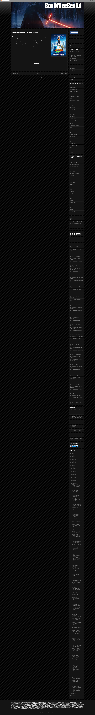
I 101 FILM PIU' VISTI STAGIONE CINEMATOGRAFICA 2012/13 (76, 417)
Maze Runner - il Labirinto (74, 91)
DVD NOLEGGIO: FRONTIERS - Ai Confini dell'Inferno (75, 656)
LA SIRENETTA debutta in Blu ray (76, 221)
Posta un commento (16, 68)
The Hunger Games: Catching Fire (76, 180)
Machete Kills (72, 182)
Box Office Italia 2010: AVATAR (75, 252)
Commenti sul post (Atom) (41, 77)
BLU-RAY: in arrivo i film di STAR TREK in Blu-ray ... (76, 532)
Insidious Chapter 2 (73, 186)
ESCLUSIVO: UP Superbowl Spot (75, 681)
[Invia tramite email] (34, 63)
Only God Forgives (73, 202)
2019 (72, 453)
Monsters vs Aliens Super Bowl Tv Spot (76, 631)
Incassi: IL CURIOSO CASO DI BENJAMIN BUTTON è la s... (76, 552)
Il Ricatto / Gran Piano (74, 166)
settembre (74, 472)
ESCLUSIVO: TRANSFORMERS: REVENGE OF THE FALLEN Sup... (76, 690)
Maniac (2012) (72, 204)
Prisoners (71, 79)
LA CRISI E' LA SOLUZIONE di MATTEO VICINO (75, 56)
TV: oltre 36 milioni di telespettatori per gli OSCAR (76, 499)
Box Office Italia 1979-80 (76, 616)
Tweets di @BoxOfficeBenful (75, 36)
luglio (73, 475)
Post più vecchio (63, 73)
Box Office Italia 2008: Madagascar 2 (76, 256)
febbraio (73, 483)
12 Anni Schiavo (73, 103)
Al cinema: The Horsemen (74, 615)
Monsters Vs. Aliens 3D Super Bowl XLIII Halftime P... (76, 633)
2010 (72, 465)
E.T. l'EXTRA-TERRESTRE (74, 62)
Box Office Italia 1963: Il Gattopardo (76, 364)
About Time (72, 72)
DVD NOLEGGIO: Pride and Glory (76, 488)
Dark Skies (72, 184)
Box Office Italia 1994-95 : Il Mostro (76, 289)
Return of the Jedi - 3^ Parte (75, 409)
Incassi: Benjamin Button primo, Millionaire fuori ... (76, 505)
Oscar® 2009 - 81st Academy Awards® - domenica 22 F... (76, 515)
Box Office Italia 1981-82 (76, 546)
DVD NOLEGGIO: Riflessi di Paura (75, 491)
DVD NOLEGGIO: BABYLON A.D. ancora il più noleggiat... (75, 662)
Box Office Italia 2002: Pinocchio (75, 271)
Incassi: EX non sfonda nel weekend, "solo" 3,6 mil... (76, 602)
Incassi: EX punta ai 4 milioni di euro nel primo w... (76, 608)
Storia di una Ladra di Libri (74, 164)
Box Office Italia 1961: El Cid (75, 369)
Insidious (71, 209)
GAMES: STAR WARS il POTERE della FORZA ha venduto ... (76, 577)
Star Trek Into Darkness (74, 138)
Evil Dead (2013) (73, 211)
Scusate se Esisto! (73, 85)
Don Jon (71, 178)
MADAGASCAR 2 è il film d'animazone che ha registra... (76, 605)
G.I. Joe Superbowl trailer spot (75, 659)
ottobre (73, 471)
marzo (73, 481)
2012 (72, 462)
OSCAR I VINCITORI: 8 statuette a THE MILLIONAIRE (76, 508)
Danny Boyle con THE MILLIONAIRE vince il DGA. (76, 678)
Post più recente (15, 73)
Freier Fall (72, 175)
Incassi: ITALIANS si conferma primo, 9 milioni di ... (75, 666)
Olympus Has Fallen (73, 145)
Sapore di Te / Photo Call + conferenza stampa (74, 52)
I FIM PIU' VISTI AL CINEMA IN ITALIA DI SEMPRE (75, 41)
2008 (72, 695)
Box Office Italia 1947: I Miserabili (76, 399)
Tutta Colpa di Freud (73, 105)
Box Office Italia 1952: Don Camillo (76, 389)
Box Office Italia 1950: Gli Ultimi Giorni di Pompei (75, 393)
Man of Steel (72, 136)
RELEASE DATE (73, 58)
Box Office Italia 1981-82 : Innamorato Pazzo (74, 322)
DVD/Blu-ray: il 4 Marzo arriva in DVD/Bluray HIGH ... (76, 528)
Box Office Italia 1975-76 (76, 628)
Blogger (53, 712)
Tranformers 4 (72, 94)
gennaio (73, 693)
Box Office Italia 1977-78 (76, 625)
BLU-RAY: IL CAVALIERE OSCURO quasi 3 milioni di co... (76, 623)
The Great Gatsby (73, 141)
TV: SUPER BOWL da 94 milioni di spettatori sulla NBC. (76, 646)
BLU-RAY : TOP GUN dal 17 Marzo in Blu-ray (76, 525)
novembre (74, 469)
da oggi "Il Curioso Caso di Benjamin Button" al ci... (76, 563)
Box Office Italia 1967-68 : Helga (75, 354)
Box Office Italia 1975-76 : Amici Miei (76, 336)
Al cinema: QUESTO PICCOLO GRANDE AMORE (76, 595)
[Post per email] (32, 63)
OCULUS (71, 102)
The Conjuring (72, 195)
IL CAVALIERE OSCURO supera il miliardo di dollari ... (76, 522)
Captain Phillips (72, 114)
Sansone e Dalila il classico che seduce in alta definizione (75, 224)
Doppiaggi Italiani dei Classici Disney (76, 225)
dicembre (74, 468)
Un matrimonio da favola (74, 100)
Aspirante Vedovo (73, 118)
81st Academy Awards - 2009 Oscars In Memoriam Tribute (76, 496)
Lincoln (71, 152)
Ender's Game (72, 116)
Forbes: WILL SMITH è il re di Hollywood (76, 581)
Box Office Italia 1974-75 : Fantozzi (76, 338)
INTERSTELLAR (73, 87)
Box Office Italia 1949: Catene (75, 395)
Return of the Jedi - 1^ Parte (75, 412)
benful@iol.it (19, 704)
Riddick (71, 129)
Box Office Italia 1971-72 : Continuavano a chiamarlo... (75, 345)
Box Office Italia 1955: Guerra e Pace (76, 382)
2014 (72, 459)
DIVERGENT (72, 160)
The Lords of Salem (73, 213)
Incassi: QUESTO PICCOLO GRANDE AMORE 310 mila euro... (76, 559)
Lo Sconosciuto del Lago (74, 125)
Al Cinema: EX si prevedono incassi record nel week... (75, 612)
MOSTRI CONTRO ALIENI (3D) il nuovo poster (25, 32)
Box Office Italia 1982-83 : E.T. (75, 320)
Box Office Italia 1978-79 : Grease (76, 330)
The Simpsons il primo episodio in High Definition (76, 548)
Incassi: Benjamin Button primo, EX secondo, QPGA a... (76, 542)
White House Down (73, 123)
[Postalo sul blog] (35, 63)
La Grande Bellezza (73, 77)
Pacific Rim (72, 198)
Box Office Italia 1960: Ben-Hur (75, 371)
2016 (72, 456)
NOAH (71, 98)
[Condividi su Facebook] (37, 63)
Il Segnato (72, 169)
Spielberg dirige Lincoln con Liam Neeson (76, 572)
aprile (73, 480)
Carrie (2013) (72, 171)
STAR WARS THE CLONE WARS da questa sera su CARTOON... (75, 569)
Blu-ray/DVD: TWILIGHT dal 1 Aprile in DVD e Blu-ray (76, 598)
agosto (73, 474)
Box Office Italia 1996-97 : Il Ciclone (76, 284)
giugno (73, 477)
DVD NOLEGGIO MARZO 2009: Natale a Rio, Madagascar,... (76, 485)
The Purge (72, 132)
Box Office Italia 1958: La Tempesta (76, 375)
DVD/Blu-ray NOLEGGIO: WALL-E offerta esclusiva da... (76, 588)
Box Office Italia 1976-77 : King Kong (76, 334)
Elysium (71, 130)
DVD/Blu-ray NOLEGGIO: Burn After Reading (75, 591)
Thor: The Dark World (74, 111)
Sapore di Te (72, 107)
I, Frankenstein (72, 70)
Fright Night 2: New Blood (74, 173)
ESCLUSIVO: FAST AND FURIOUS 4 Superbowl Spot (76, 684)
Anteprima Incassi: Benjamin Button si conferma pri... (75, 512)
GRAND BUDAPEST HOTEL (75, 96)
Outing (71, 150)
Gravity (71, 121)
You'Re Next (72, 189)
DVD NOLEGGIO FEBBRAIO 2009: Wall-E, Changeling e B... (76, 670)
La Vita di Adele (73, 112)
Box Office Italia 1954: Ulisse (75, 384)
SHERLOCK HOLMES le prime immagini (76, 637)
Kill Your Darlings (73, 120)
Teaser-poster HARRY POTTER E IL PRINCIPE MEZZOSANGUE (76, 619)
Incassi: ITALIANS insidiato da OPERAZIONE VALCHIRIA (75, 674)
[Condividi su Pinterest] (38, 63)
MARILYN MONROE (73, 60)
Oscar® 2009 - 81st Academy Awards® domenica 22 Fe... (75, 518)
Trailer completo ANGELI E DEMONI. (76, 585)
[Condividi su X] (36, 63)
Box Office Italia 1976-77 (76, 627)
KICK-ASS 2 (72, 191)
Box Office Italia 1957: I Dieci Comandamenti (75, 378)
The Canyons (72, 109)
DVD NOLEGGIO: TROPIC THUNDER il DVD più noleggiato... (76, 535)
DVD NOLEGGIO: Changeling (75, 493)
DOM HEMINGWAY (73, 162)
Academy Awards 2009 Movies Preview (76, 502)
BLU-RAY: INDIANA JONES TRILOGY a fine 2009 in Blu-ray (76, 649)
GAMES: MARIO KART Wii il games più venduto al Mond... (76, 643)
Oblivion (71, 147)
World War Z (72, 200)
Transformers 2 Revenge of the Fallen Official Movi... (76, 539)
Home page (39, 73)
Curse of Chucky (73, 187)
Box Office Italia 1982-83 (76, 544)
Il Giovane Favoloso (73, 89)
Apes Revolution (73, 93)
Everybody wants (73, 68)
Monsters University (73, 134)
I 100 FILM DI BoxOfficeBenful (75, 430)
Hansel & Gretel (73, 143)
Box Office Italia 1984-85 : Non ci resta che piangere (76, 315)
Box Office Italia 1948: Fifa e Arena (76, 397)
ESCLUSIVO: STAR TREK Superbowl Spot (76, 687)
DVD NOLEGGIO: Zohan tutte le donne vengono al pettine (76, 653)
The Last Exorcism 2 (73, 196)
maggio (73, 478)
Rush (71, 127)
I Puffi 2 (71, 193)
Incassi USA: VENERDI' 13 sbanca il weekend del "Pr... (76, 555)
